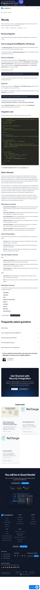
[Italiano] (11, 567)
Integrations (5, 12)
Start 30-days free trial (16, 483)
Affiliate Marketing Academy (7, 535)
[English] (3, 567)
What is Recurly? (4, 328)
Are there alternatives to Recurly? (8, 342)
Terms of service (18, 571)
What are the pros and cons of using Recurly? (10, 347)
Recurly (10, 12)
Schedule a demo (25, 483)
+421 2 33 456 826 (6, 554)
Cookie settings (31, 573)
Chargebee (5, 294)
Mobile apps (7, 524)
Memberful (5, 308)
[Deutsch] (1, 567)
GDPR (26, 573)
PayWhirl (5, 306)
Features (7, 520)
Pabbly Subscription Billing (9, 299)
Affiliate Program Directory (7, 540)
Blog (7, 531)
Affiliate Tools (20, 541)
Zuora (4, 297)
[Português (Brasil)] (17, 567)
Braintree (5, 301)
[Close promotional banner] (39, 1)
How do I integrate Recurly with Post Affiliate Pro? (11, 332)
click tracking (23, 167)
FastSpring (5, 304)
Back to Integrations (5, 315)
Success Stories (33, 521)
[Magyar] (9, 567)
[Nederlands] (13, 567)
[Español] (5, 567)
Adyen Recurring (7, 311)
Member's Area (20, 519)
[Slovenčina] (18, 567)
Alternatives (7, 526)
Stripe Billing (6, 292)
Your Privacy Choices (26, 574)
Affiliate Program (33, 523)
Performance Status (20, 523)
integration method (7, 47)
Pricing (7, 517)
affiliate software (20, 23)
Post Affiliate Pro (31, 105)
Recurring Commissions (18, 52)
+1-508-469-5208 (6, 558)
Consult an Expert (23, 546)
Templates (7, 533)
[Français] (7, 567)
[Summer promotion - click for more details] (20, 3)
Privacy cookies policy (19, 573)
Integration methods (7, 522)
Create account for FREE (15, 315)
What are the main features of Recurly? (9, 337)
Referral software (20, 539)
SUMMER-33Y (16, 5)
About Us (33, 517)
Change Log (20, 521)
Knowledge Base (20, 517)
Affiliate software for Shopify (20, 531)
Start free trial (15, 546)
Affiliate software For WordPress (20, 537)
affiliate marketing (15, 381)
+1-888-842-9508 (6, 556)
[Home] (1, 12)
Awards (33, 519)
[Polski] (15, 567)
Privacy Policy (32, 571)
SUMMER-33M (6, 5)
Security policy (25, 571)
